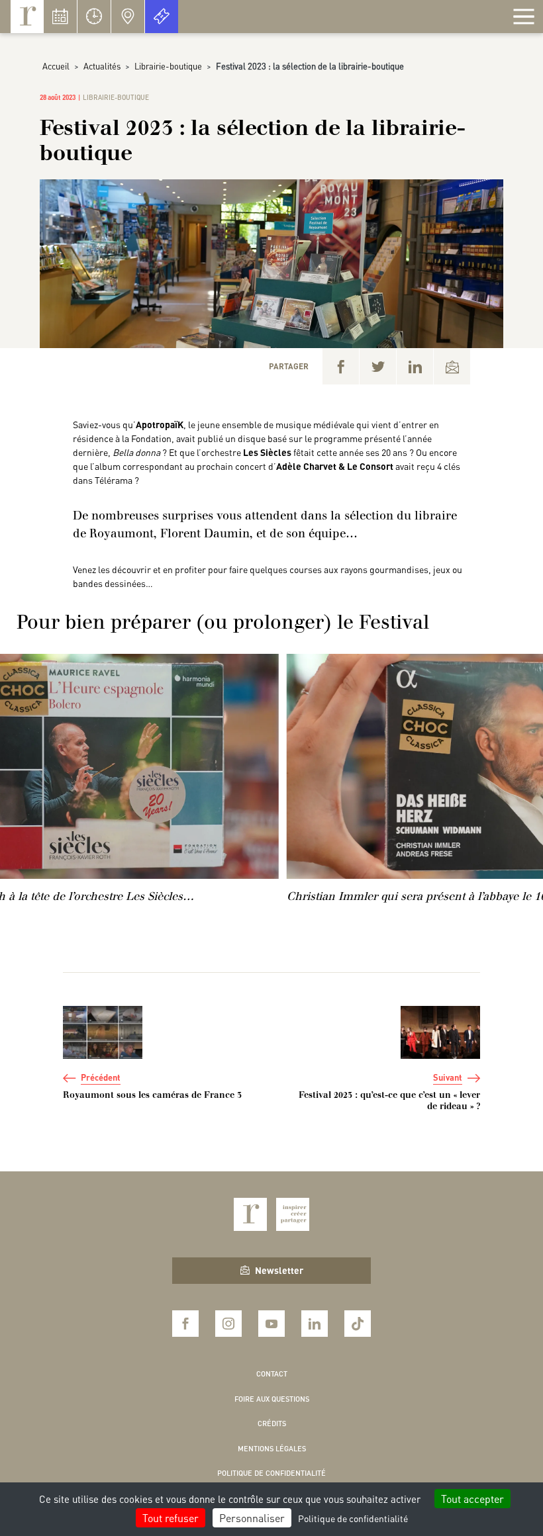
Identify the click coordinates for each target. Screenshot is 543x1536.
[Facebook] (340, 366)
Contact (271, 1373)
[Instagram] (228, 1323)
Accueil (56, 65)
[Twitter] (378, 366)
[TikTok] (357, 1323)
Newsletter (279, 1270)
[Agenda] (60, 16)
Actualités (102, 65)
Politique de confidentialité (271, 1473)
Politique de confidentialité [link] (353, 1518)
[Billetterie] (161, 16)
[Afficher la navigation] (523, 16)
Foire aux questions (271, 1399)
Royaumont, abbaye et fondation (27, 16)
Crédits (272, 1423)
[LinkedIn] (415, 366)
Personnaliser (252, 1518)
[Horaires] (94, 16)
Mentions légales (272, 1448)
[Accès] (127, 16)
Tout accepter (472, 1499)
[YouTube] (271, 1323)
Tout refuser (170, 1518)
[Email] (452, 366)
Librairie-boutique (168, 65)
